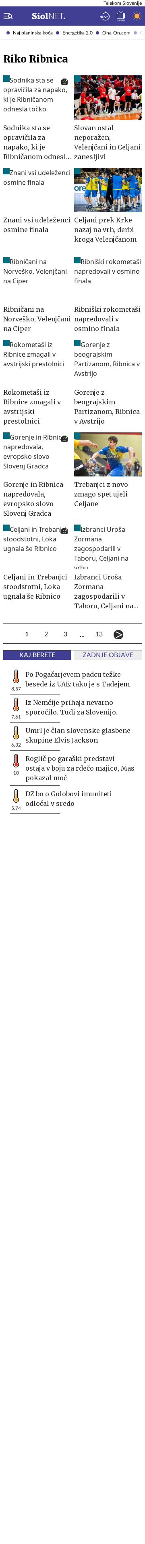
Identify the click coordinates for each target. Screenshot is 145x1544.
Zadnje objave (108, 655)
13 (99, 634)
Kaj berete (37, 655)
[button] (6, 16)
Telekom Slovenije (123, 3)
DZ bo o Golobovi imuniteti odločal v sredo (68, 798)
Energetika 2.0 (77, 32)
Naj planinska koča (33, 32)
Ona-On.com (116, 32)
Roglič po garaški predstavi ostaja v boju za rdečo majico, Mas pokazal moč (80, 768)
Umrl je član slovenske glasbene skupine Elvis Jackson (77, 735)
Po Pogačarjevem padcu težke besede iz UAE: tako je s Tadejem (77, 679)
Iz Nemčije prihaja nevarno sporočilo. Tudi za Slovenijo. (71, 707)
